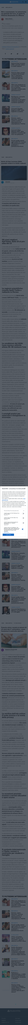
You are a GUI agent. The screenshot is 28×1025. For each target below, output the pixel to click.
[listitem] (14, 510)
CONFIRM (8, 534)
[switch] (23, 513)
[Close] (25, 489)
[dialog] (14, 512)
